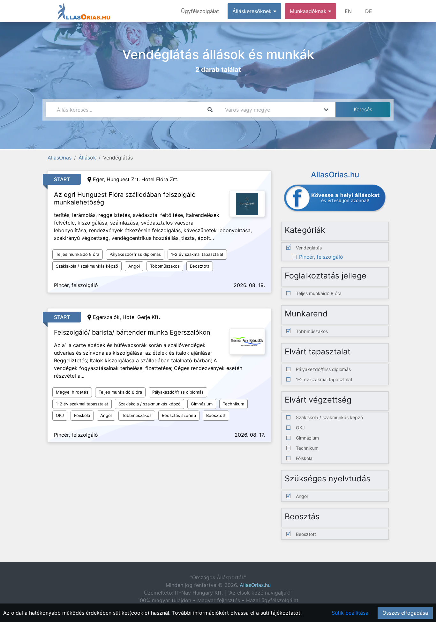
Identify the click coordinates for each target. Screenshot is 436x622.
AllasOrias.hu (255, 585)
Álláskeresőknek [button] (252, 11)
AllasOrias (59, 157)
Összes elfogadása (405, 613)
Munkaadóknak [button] (309, 11)
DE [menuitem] (368, 11)
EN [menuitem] (348, 11)
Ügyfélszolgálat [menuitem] (200, 11)
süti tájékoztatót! (281, 613)
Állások (87, 157)
